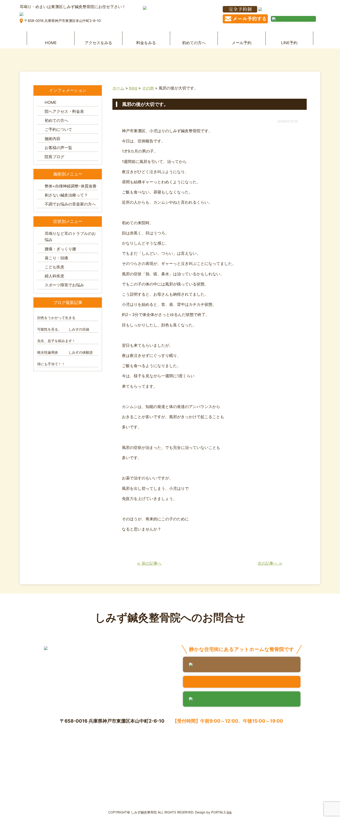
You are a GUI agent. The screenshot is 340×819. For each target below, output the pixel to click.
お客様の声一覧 (58, 147)
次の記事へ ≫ (270, 563)
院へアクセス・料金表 (64, 111)
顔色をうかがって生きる (56, 318)
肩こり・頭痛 (56, 258)
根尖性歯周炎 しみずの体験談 (65, 352)
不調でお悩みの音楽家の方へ (70, 204)
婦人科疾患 (54, 276)
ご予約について (58, 129)
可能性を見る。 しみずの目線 (63, 329)
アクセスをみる (98, 42)
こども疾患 (54, 267)
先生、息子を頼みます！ (56, 341)
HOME (51, 42)
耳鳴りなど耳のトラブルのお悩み (70, 236)
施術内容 (52, 138)
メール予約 (241, 42)
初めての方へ (194, 42)
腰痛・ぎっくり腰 (60, 249)
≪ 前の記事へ (149, 563)
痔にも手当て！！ (51, 364)
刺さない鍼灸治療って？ (66, 195)
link (229, 812)
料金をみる (146, 42)
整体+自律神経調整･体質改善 (70, 186)
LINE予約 (289, 42)
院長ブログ (54, 156)
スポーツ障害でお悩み (64, 285)
